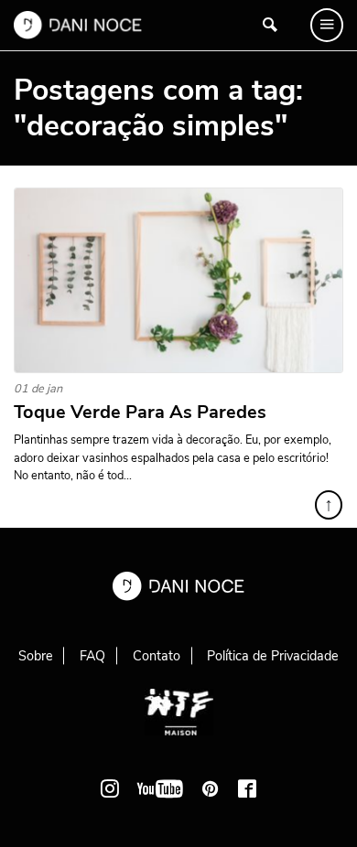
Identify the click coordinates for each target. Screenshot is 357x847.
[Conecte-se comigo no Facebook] (247, 788)
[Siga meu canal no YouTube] (160, 788)
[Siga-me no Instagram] (110, 788)
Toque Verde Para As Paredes (140, 413)
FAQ (92, 656)
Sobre (35, 656)
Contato (156, 656)
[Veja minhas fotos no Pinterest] (210, 788)
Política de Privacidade (273, 656)
